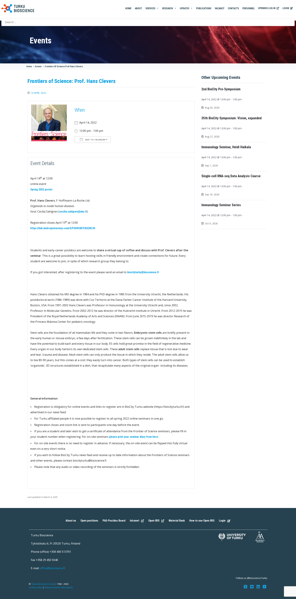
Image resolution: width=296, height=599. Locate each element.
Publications (203, 8)
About (138, 8)
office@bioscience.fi (52, 568)
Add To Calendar (95, 139)
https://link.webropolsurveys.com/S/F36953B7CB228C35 (62, 228)
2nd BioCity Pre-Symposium (221, 89)
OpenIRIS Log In (267, 8)
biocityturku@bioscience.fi (143, 272)
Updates (184, 8)
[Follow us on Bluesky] (252, 586)
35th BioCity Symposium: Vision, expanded (231, 118)
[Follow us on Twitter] (246, 586)
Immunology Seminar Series (221, 205)
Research (167, 8)
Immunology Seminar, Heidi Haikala (226, 147)
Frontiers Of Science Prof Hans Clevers (64, 66)
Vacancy (219, 8)
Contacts (233, 8)
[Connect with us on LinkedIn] (258, 586)
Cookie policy (35, 587)
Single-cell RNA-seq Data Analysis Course (231, 176)
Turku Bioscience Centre (44, 583)
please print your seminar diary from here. (134, 436)
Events (38, 66)
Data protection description (59, 587)
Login (285, 8)
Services (150, 8)
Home (128, 8)
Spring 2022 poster (41, 189)
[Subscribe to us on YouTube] (264, 586)
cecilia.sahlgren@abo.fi (73, 211)
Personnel (248, 8)
